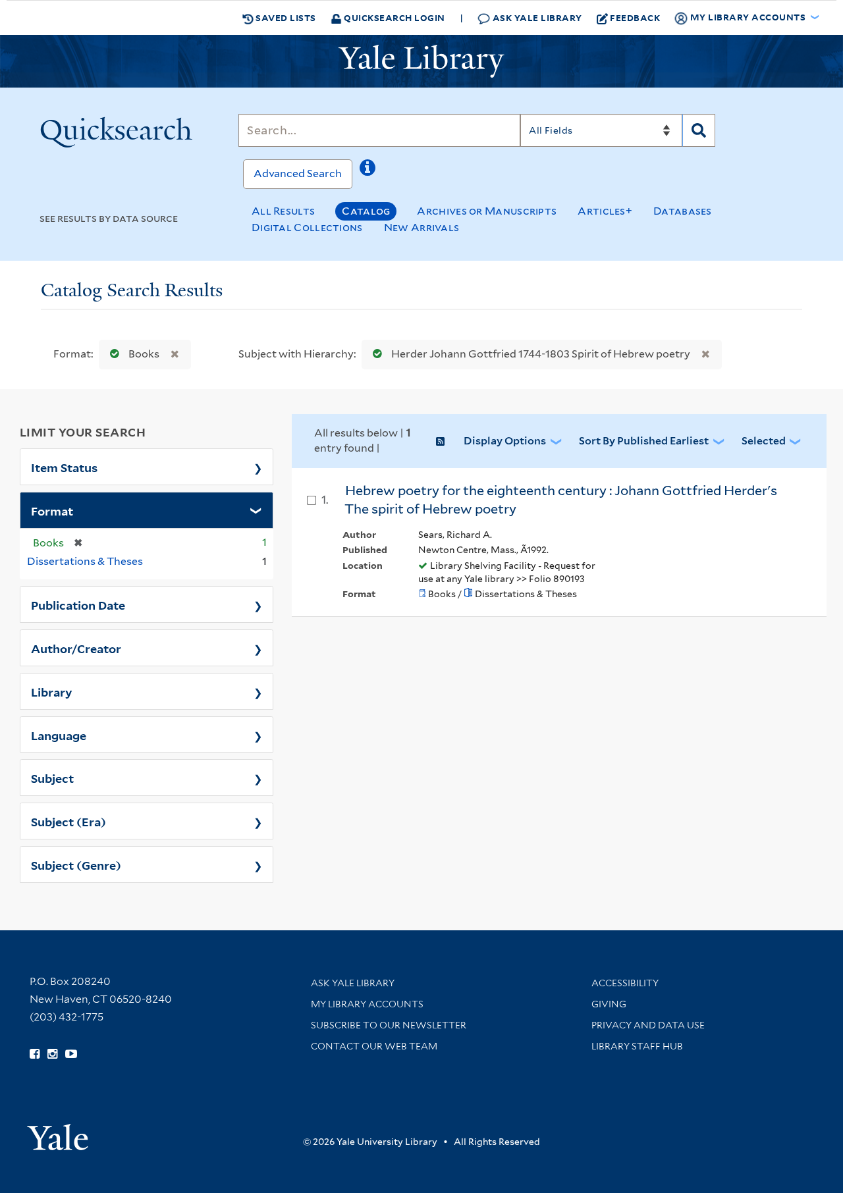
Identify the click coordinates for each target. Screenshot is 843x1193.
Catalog (366, 211)
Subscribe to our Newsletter (388, 1025)
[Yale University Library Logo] (421, 61)
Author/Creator (76, 648)
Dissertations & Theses (85, 561)
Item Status (64, 467)
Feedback (635, 17)
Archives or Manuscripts (487, 211)
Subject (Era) (68, 821)
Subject (52, 777)
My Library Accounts (367, 1004)
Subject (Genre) (76, 864)
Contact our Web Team (374, 1046)
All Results (283, 211)
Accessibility (625, 983)
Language (58, 735)
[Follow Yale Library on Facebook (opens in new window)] (35, 1054)
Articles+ (605, 211)
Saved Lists (285, 17)
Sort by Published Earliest (644, 441)
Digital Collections (307, 227)
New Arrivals (422, 227)
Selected (764, 441)
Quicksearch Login (393, 17)
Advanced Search (298, 173)
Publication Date (78, 604)
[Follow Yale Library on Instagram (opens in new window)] (52, 1054)
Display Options (505, 441)
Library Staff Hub (637, 1046)
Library (51, 691)
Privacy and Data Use (648, 1025)
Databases (682, 211)
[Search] (698, 130)
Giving (608, 1004)
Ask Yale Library (536, 17)
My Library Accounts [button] (748, 17)
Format (52, 510)
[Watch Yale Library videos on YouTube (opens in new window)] (71, 1054)
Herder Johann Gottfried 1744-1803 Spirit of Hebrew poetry (540, 354)
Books (143, 354)
